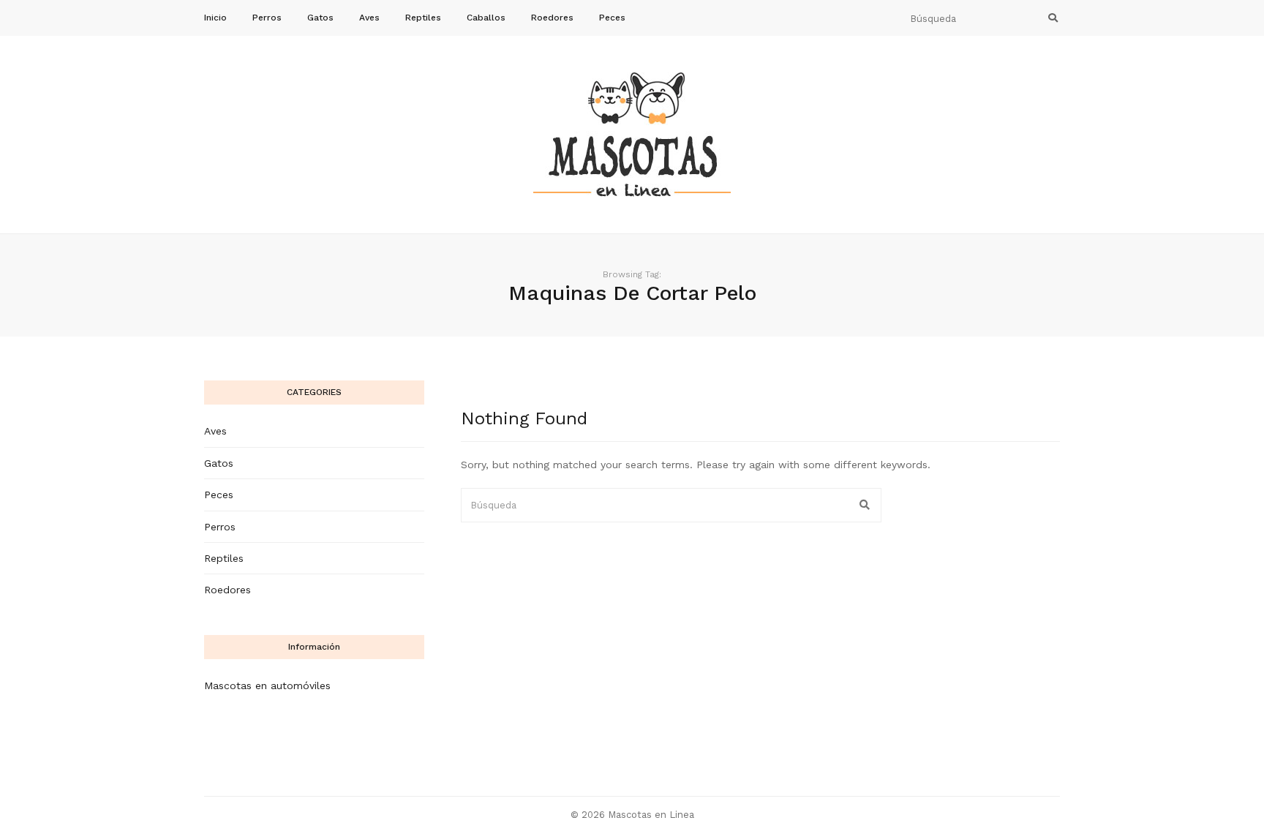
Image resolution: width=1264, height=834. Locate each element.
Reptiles (423, 17)
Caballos (486, 17)
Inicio (215, 17)
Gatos (320, 17)
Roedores (552, 17)
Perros (267, 17)
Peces (612, 17)
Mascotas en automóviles (267, 685)
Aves (369, 17)
